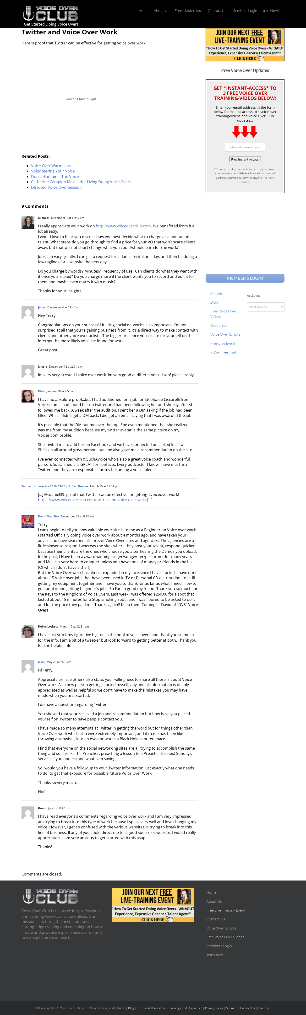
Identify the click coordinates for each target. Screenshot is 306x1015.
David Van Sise (48, 516)
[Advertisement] (245, 229)
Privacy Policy (214, 1008)
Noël (41, 662)
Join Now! (264, 1008)
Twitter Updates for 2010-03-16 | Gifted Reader (55, 486)
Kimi (41, 391)
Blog (131, 1008)
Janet (41, 307)
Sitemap (231, 1008)
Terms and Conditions (151, 1008)
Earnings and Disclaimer (185, 1008)
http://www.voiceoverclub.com (123, 226)
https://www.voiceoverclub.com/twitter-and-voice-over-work (92, 499)
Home (121, 1008)
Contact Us (247, 1008)
